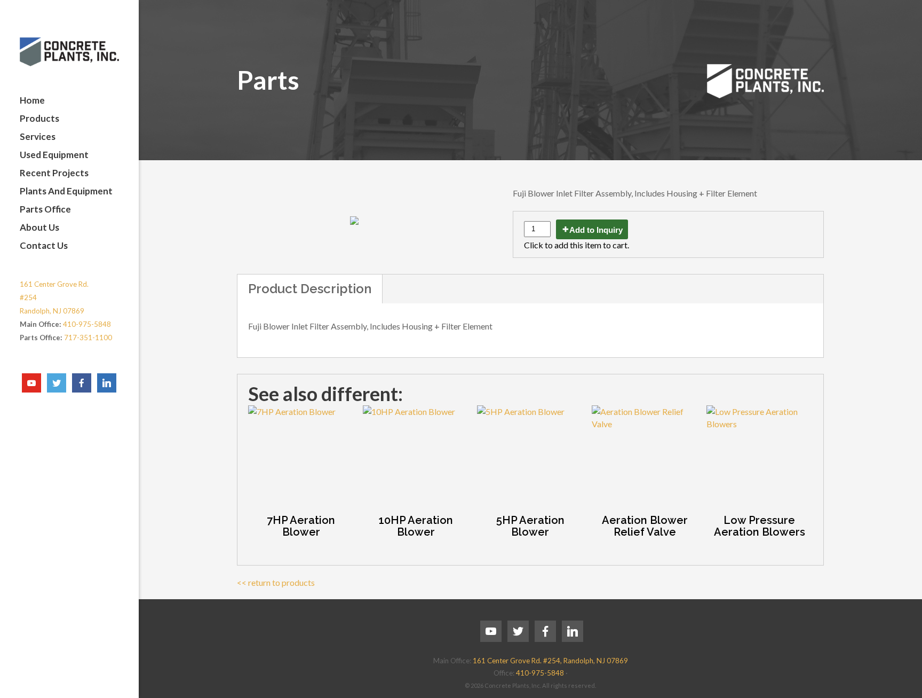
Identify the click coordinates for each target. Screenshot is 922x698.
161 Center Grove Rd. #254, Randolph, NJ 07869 (550, 660)
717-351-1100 (88, 337)
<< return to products (276, 582)
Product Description (309, 288)
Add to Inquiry (596, 229)
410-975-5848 (87, 324)
